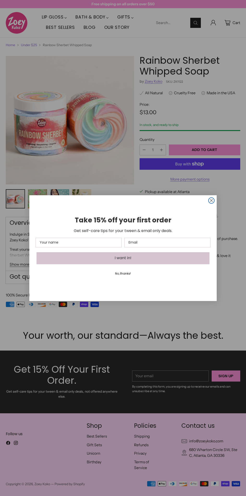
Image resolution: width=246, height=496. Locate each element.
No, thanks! (123, 273)
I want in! (123, 258)
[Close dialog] (211, 200)
